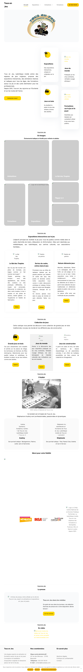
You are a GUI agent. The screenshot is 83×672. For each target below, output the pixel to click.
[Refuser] (81, 668)
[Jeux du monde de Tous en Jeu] (70, 59)
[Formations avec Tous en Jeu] (70, 97)
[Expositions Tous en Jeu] (49, 54)
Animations (47, 5)
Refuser (37, 669)
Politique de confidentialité (49, 669)
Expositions (35, 5)
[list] (10, 519)
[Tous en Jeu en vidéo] (41, 637)
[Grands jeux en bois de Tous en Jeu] (49, 92)
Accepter (30, 669)
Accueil (26, 5)
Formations (60, 5)
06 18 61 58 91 (73, 5)
